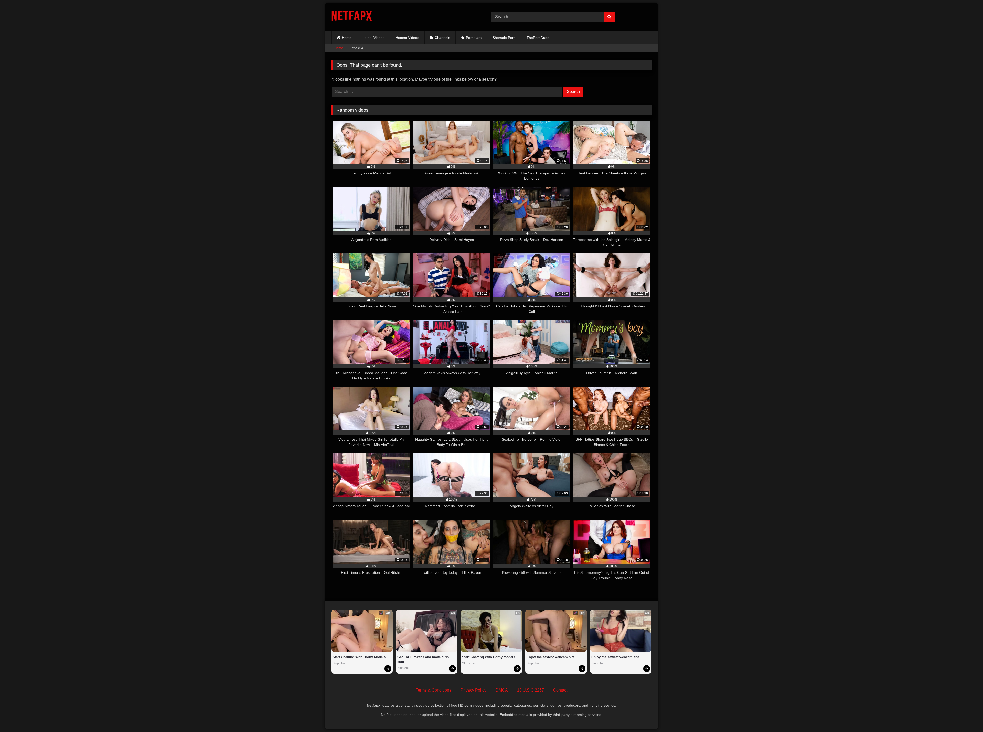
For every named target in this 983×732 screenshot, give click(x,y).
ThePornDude (538, 38)
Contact (560, 690)
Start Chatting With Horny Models (359, 657)
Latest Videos (373, 38)
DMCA (502, 690)
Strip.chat (339, 663)
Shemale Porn (504, 38)
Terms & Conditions (433, 690)
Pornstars (474, 38)
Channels (442, 38)
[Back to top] (967, 717)
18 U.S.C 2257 (530, 690)
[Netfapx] (351, 17)
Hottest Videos (407, 38)
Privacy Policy (473, 690)
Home (346, 38)
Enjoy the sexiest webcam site (550, 657)
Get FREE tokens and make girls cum (423, 659)
